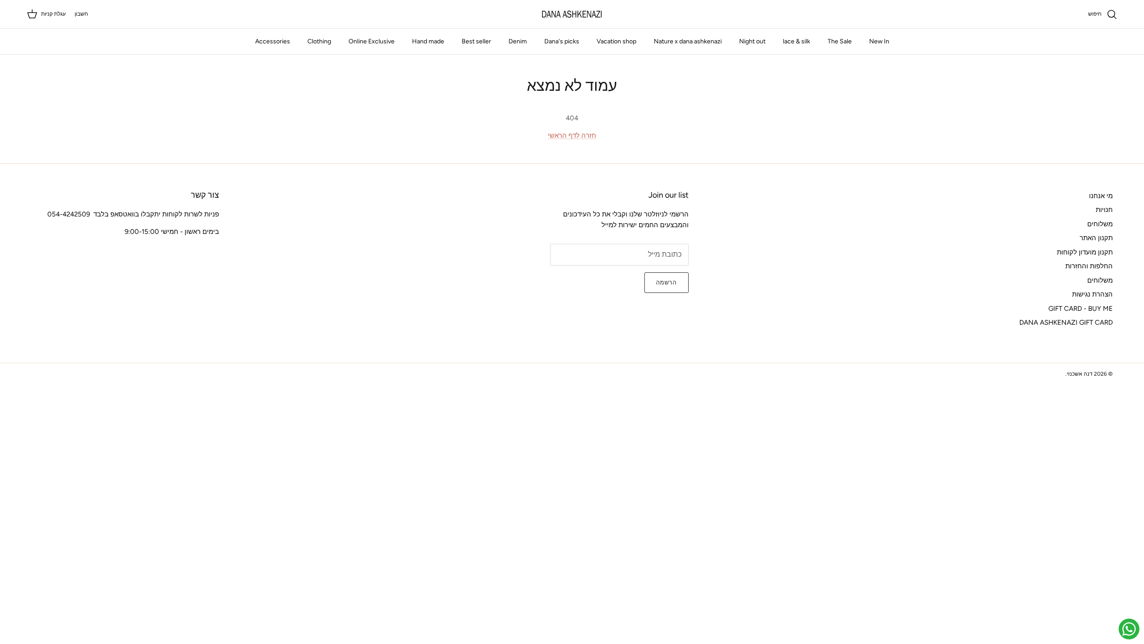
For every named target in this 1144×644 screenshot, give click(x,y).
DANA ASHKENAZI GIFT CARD (1066, 322)
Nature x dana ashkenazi (688, 41)
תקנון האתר (1096, 238)
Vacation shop (616, 41)
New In (879, 41)
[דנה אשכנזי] (572, 14)
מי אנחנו (1101, 196)
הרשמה (666, 282)
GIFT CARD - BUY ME (1080, 309)
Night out (752, 41)
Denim (518, 41)
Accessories (272, 41)
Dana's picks (561, 41)
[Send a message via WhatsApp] (1129, 629)
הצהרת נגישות (1092, 294)
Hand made (428, 41)
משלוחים (1100, 224)
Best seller (476, 41)
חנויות (1104, 210)
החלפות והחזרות (1089, 266)
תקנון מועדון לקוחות (1085, 252)
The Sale (840, 41)
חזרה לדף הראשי (572, 135)
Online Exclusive (372, 41)
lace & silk (796, 41)
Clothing (319, 41)
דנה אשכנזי (1080, 374)
